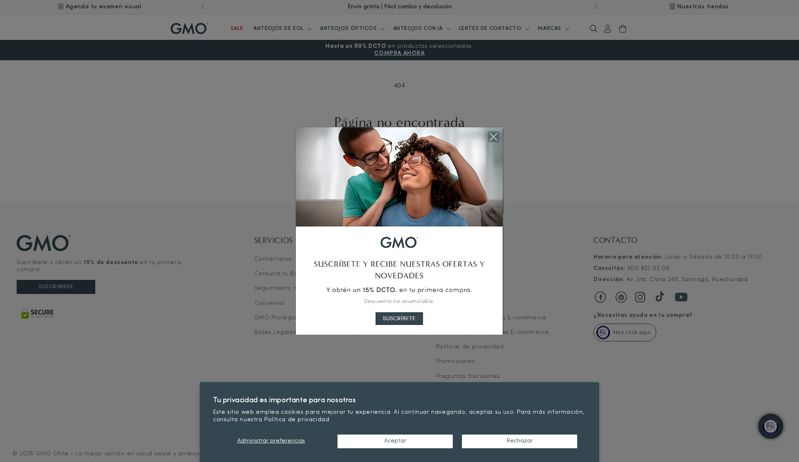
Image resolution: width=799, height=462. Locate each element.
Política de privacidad (296, 420)
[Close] (493, 136)
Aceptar (395, 441)
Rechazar (520, 441)
